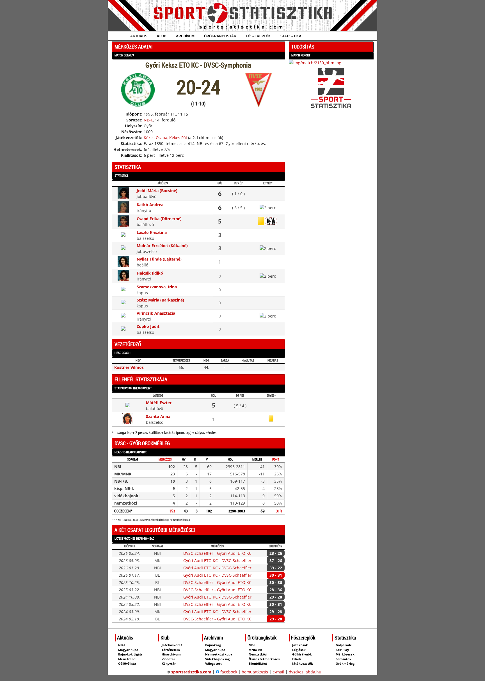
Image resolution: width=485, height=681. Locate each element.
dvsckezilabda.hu (305, 672)
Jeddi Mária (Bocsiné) (157, 190)
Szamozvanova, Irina (157, 286)
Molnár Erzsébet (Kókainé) (162, 245)
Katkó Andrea (150, 204)
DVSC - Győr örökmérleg (142, 443)
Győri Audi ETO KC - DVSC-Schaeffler (217, 560)
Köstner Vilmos (129, 367)
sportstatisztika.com (191, 672)
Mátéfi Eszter (158, 402)
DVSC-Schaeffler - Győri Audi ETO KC (217, 553)
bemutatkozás (255, 672)
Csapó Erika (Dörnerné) (159, 218)
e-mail (278, 672)
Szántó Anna (158, 416)
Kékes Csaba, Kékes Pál (165, 137)
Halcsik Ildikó (150, 273)
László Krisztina (152, 232)
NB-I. (148, 120)
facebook (228, 672)
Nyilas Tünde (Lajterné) (159, 259)
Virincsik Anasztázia (156, 313)
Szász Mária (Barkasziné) (160, 300)
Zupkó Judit (148, 326)
